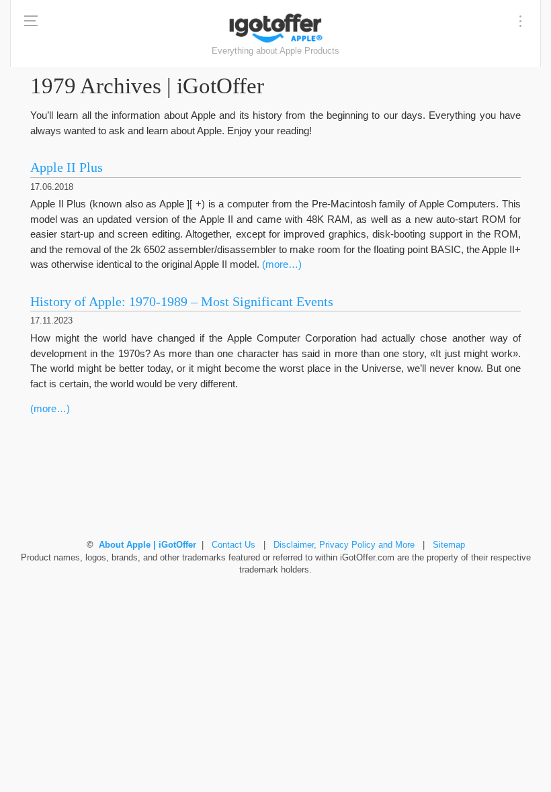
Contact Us (233, 545)
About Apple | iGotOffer (147, 545)
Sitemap (449, 545)
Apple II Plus (66, 167)
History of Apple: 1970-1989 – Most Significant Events (181, 302)
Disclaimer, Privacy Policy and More (344, 545)
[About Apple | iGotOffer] (275, 28)
